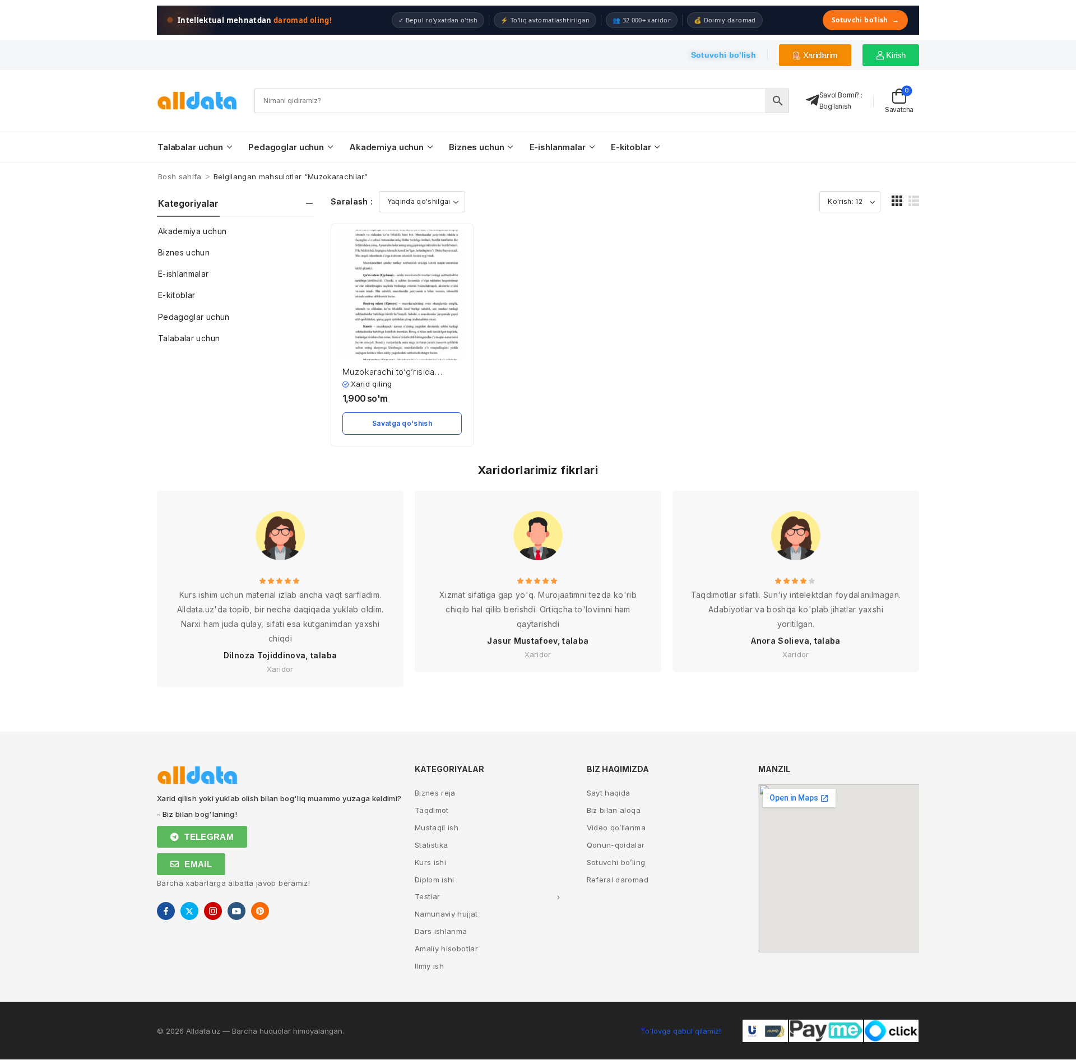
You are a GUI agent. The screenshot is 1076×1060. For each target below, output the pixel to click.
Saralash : (352, 201)
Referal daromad (617, 879)
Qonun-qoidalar (616, 844)
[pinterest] (260, 911)
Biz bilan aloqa (614, 810)
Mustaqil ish (436, 827)
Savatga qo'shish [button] (402, 423)
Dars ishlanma (441, 931)
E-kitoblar (631, 147)
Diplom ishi (434, 879)
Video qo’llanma (616, 827)
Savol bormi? (839, 95)
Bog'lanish (835, 106)
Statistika (431, 844)
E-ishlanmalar (558, 147)
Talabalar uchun (190, 147)
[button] (897, 201)
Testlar (427, 896)
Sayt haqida (608, 792)
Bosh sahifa (180, 176)
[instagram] (213, 911)
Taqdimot (432, 810)
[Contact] (812, 100)
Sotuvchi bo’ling (616, 862)
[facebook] (166, 911)
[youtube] (236, 911)
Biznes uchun (476, 147)
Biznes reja (435, 792)
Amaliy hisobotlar (446, 948)
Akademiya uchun (386, 147)
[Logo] (197, 100)
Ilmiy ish (429, 965)
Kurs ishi (430, 862)
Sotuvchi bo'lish (865, 20)
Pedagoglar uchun (286, 147)
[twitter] (189, 911)
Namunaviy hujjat (446, 913)
